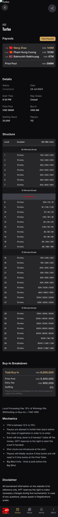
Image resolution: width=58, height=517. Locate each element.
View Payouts (48, 39)
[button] (52, 8)
